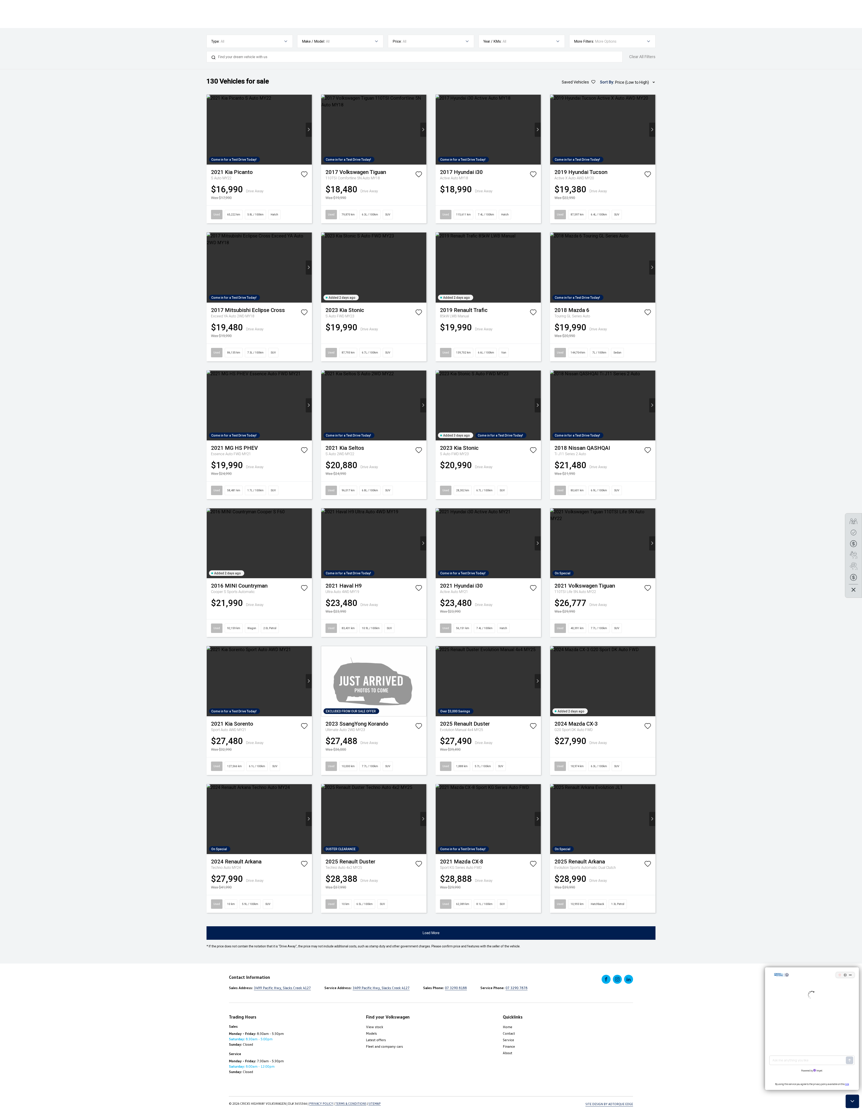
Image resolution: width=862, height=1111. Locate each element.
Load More (431, 933)
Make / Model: (313, 41)
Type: (215, 41)
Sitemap (374, 1103)
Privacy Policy (321, 1103)
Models (371, 1033)
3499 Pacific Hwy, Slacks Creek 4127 (282, 988)
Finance (509, 1046)
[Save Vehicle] (304, 175)
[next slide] (309, 130)
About (507, 1053)
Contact (509, 1033)
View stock (374, 1027)
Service (508, 1040)
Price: (397, 41)
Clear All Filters (642, 57)
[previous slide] (210, 130)
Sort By (606, 82)
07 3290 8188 (456, 988)
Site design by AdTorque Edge (609, 1104)
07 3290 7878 (517, 988)
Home (507, 1027)
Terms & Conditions (350, 1103)
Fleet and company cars (384, 1046)
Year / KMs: (492, 41)
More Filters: (584, 41)
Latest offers (376, 1040)
